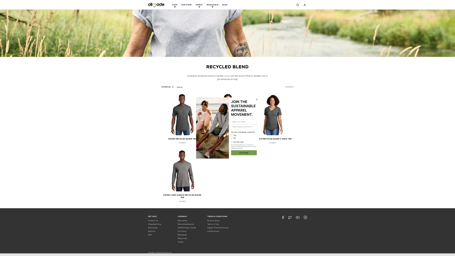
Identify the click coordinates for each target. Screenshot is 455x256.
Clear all (180, 87)
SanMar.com (259, 76)
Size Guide (152, 228)
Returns (151, 231)
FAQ (150, 235)
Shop (174, 5)
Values (181, 242)
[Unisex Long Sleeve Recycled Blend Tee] (182, 170)
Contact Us (153, 221)
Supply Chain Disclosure (217, 228)
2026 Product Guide (187, 228)
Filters (166, 87)
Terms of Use (213, 224)
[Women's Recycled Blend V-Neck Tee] (272, 114)
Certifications (213, 231)
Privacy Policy (213, 221)
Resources (182, 238)
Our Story (186, 5)
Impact (199, 5)
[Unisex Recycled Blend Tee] (182, 114)
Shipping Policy (154, 224)
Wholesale (213, 5)
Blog (224, 5)
